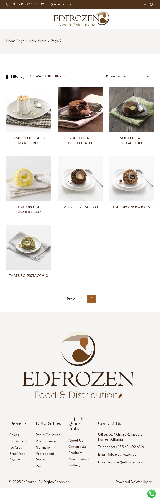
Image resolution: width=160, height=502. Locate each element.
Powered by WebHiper (134, 482)
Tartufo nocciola (131, 207)
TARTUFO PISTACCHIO (29, 276)
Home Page (15, 41)
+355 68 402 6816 (130, 447)
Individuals (37, 41)
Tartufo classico (80, 207)
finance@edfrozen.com (126, 462)
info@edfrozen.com (123, 455)
